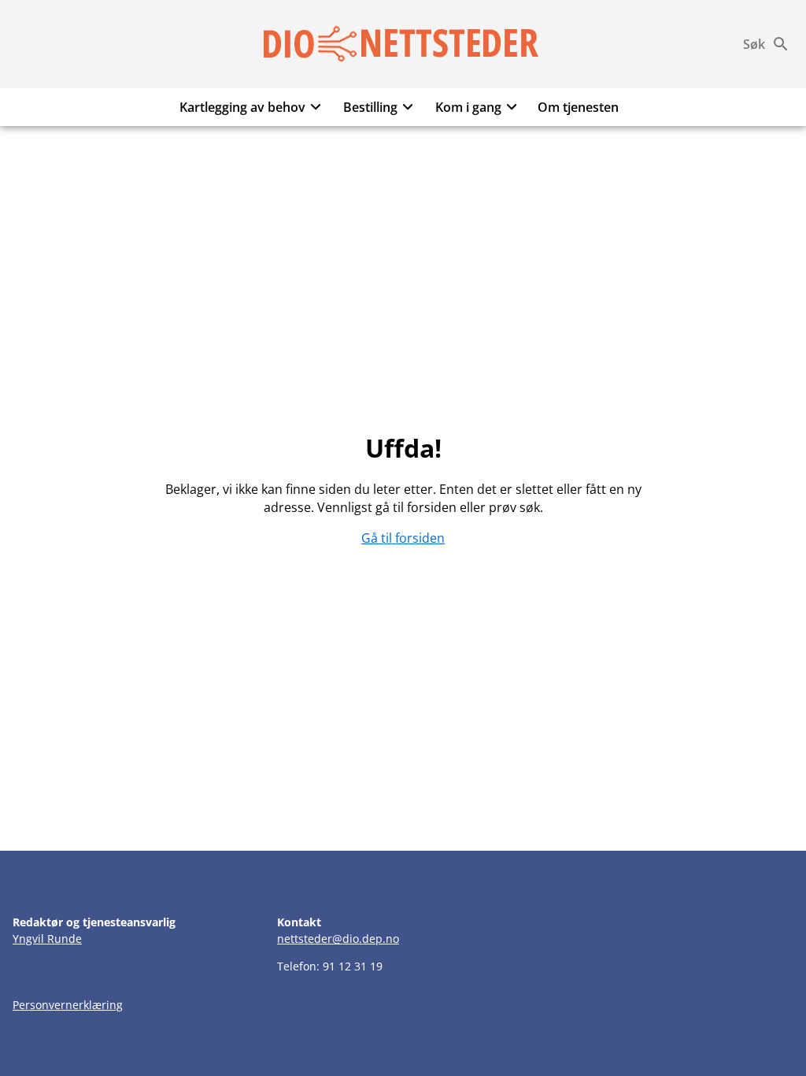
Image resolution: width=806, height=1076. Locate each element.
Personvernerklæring (68, 1004)
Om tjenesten (578, 107)
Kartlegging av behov (242, 107)
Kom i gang (468, 107)
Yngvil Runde (47, 938)
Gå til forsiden (403, 538)
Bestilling (370, 107)
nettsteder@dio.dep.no (338, 938)
